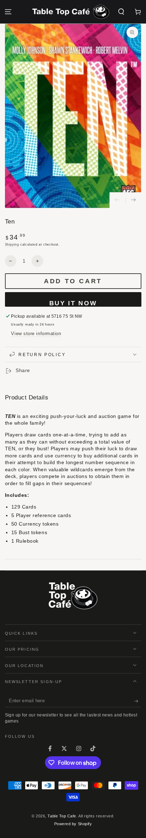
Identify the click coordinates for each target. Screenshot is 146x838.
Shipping (12, 244)
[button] (121, 11)
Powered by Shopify (73, 824)
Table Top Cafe (61, 816)
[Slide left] (117, 200)
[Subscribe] (137, 701)
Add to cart (73, 281)
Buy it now (73, 303)
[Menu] (8, 11)
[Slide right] (133, 200)
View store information (36, 333)
